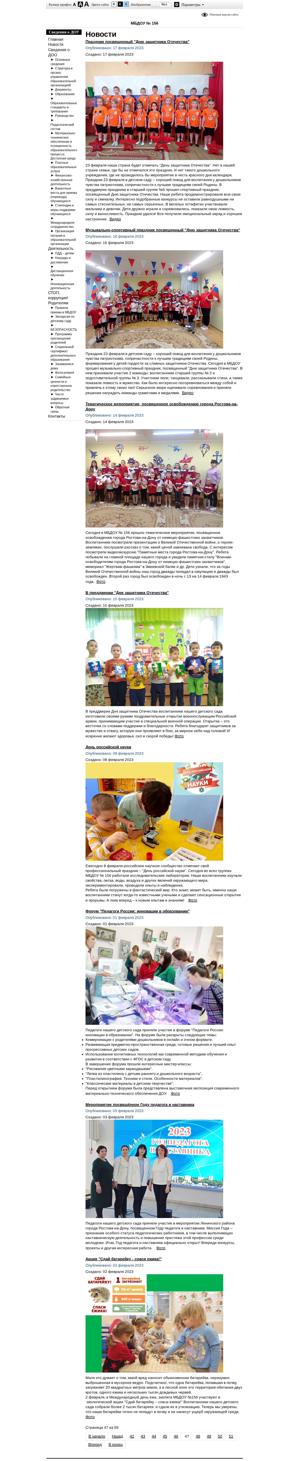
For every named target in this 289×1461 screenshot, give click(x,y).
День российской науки (108, 747)
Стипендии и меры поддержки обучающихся (63, 209)
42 (132, 1436)
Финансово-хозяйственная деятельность (61, 180)
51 (231, 1436)
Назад (117, 1436)
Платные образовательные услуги (63, 167)
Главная (55, 39)
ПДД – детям (64, 253)
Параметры (190, 4)
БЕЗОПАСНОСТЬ (64, 329)
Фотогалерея (64, 372)
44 (154, 1436)
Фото (100, 581)
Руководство (64, 115)
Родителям (58, 303)
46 (176, 1436)
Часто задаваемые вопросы (60, 398)
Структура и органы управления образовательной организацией (63, 76)
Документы (63, 89)
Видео (115, 219)
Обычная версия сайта (223, 14)
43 (143, 1436)
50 (220, 1436)
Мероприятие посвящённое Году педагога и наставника (140, 1104)
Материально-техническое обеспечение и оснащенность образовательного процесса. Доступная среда (64, 145)
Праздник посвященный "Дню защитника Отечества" (137, 42)
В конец (116, 1444)
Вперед (95, 1444)
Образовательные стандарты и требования (64, 107)
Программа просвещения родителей (61, 338)
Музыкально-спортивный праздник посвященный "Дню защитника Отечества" (163, 230)
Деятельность (60, 248)
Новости (55, 44)
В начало (96, 1436)
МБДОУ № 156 (144, 23)
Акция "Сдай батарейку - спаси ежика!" (124, 1259)
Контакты (56, 416)
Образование (65, 94)
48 (198, 1436)
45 (165, 1436)
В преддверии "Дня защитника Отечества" (127, 593)
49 (209, 1436)
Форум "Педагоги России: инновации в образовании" (138, 911)
